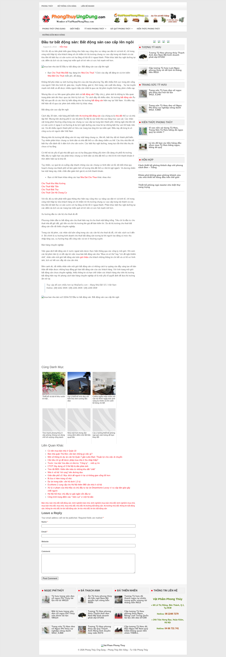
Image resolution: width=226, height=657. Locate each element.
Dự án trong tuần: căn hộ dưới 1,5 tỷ (64, 481)
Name (45, 522)
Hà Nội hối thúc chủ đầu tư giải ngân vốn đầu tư (69, 494)
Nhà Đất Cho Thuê (56, 76)
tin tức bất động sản (99, 508)
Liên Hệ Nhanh (87, 6)
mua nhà (60, 506)
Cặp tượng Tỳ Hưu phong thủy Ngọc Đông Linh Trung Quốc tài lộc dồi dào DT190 (136, 614)
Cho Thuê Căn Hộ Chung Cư (54, 192)
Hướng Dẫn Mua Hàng (53, 35)
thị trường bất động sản (90, 116)
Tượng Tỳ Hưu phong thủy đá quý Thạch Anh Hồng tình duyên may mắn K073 (99, 629)
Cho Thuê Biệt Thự (50, 189)
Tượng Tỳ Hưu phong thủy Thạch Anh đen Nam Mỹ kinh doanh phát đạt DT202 (166, 54)
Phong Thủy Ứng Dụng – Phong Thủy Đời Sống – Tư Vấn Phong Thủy (116, 650)
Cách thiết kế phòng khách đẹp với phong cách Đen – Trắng (160, 166)
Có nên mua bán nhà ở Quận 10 (62, 451)
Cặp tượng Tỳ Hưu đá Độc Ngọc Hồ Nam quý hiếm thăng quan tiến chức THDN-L (136, 629)
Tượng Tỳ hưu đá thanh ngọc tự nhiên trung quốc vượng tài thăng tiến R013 (135, 599)
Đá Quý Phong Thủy (122, 29)
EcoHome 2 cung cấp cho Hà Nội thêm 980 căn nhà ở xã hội (75, 484)
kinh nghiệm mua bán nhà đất (103, 503)
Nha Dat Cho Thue (88, 177)
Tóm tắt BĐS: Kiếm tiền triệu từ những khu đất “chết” (71, 469)
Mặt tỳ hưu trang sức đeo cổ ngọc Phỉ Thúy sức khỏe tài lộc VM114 (63, 614)
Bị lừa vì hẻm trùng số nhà (59, 478)
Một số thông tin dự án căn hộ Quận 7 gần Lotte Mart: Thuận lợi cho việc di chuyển (85, 457)
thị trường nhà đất (111, 506)
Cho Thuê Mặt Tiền (50, 186)
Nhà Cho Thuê (87, 73)
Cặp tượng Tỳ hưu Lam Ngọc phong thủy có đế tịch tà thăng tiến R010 (165, 70)
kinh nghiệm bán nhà (81, 503)
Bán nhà (45, 503)
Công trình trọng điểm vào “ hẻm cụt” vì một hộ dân (70, 497)
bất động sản (88, 94)
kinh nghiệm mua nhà (126, 503)
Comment (46, 551)
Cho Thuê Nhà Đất (60, 73)
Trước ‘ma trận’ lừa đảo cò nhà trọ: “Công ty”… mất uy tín (74, 463)
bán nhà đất (54, 503)
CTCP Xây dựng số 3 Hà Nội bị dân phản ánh (68, 466)
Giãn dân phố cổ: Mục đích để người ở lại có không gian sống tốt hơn (79, 475)
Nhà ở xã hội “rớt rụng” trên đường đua (65, 472)
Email (45, 532)
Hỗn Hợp (63, 47)
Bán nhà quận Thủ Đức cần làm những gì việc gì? (70, 454)
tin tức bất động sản (68, 508)
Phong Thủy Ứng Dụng (53, 29)
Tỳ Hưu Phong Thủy (95, 29)
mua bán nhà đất (49, 506)
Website (45, 542)
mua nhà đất (70, 506)
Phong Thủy (47, 6)
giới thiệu (84, 257)
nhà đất (118, 116)
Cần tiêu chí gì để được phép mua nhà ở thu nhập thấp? (73, 460)
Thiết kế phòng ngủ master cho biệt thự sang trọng (159, 186)
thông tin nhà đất (52, 508)
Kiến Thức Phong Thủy (148, 29)
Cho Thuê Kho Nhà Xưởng (53, 183)
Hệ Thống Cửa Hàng (66, 6)
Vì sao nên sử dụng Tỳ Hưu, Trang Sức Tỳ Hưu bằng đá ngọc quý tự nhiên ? (166, 129)
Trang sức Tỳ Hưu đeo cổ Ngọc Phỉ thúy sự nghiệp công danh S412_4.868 (165, 107)
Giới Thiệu (75, 29)
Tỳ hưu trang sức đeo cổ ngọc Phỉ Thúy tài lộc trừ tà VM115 (63, 598)
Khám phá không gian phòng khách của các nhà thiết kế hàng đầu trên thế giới (159, 176)
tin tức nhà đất (84, 508)
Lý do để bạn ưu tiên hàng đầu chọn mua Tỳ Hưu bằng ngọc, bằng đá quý (165, 145)
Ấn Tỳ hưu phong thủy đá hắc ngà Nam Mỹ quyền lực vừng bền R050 (100, 599)
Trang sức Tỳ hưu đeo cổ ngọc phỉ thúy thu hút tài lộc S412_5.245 (165, 92)
